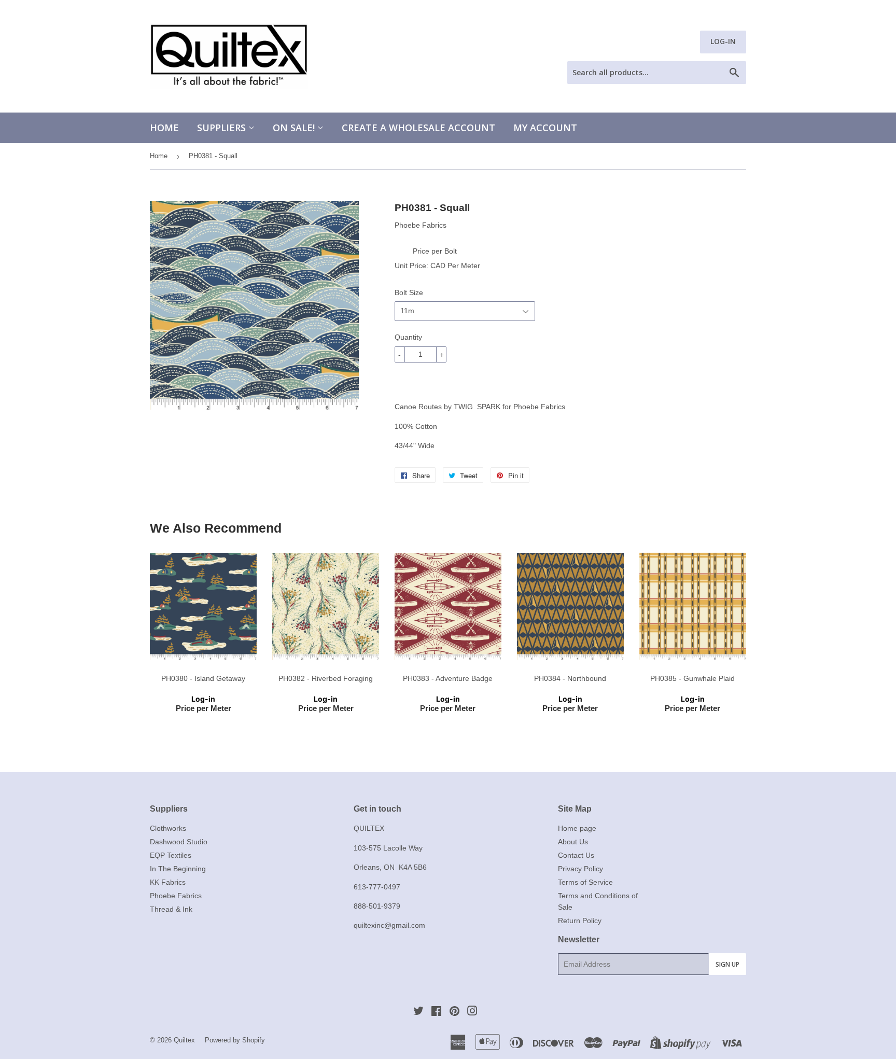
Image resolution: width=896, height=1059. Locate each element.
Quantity (408, 337)
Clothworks (168, 828)
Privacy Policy (580, 869)
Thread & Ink (171, 909)
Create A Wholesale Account (418, 127)
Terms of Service (585, 882)
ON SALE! (295, 127)
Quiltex (184, 1040)
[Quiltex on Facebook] (436, 1012)
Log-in (203, 698)
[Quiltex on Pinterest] (454, 1012)
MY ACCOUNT (545, 127)
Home (164, 127)
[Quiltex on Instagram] (472, 1012)
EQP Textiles (170, 855)
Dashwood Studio (178, 842)
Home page (577, 828)
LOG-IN (723, 41)
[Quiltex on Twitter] (418, 1012)
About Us (573, 842)
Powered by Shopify (235, 1040)
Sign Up (727, 964)
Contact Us (576, 855)
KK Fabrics (168, 882)
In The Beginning (178, 869)
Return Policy (579, 920)
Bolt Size (409, 292)
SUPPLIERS (222, 127)
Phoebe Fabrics (176, 895)
